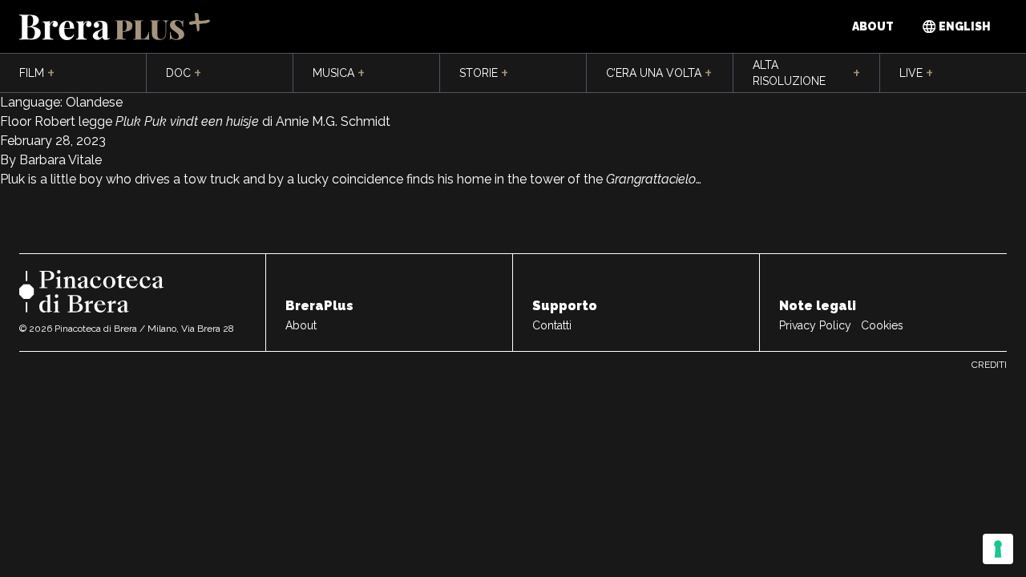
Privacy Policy (815, 325)
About (873, 26)
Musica (339, 73)
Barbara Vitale (59, 159)
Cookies (882, 325)
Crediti (989, 364)
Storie (483, 73)
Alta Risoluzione (806, 73)
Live (916, 73)
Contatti (552, 325)
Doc (183, 73)
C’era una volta (659, 73)
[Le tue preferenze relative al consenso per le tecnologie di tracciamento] (998, 549)
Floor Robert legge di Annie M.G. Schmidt (195, 121)
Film (37, 73)
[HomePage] (114, 26)
